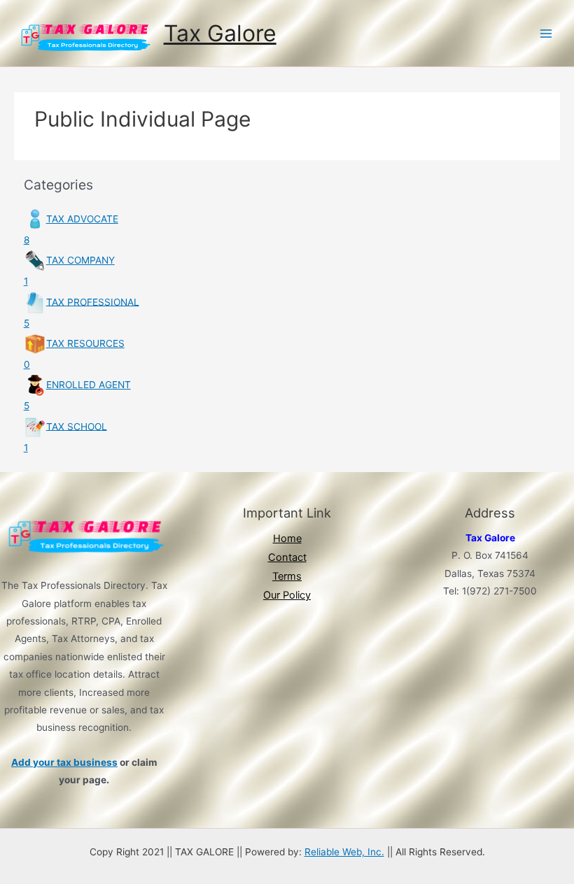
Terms (287, 576)
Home (287, 538)
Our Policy (287, 595)
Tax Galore (220, 33)
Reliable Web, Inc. (344, 851)
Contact (287, 557)
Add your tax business (64, 762)
